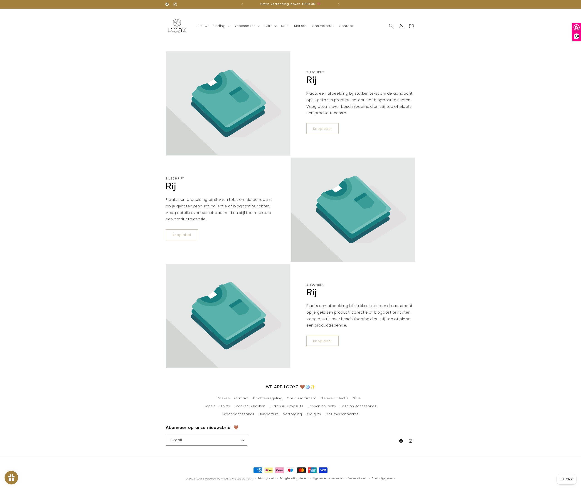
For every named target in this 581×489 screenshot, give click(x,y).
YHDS (225, 478)
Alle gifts (313, 414)
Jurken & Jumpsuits (287, 406)
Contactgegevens (384, 478)
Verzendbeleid (357, 478)
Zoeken (223, 398)
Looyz (200, 478)
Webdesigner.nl (242, 478)
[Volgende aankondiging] (339, 4)
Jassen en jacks (322, 406)
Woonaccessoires (238, 414)
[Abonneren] (242, 440)
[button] (221, 26)
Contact (241, 398)
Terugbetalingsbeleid (294, 478)
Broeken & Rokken (250, 406)
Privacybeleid (267, 478)
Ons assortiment (301, 398)
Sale (356, 398)
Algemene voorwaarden (328, 478)
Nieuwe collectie (335, 398)
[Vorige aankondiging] (242, 4)
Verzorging (292, 414)
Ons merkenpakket (341, 414)
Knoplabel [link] (322, 128)
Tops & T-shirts (217, 406)
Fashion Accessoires (358, 406)
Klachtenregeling (268, 398)
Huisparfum (269, 414)
